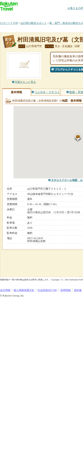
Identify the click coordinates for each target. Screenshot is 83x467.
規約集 (78, 290)
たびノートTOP (9, 23)
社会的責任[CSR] (47, 290)
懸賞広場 (47, 15)
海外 (31, 15)
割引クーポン (64, 15)
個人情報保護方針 (23, 290)
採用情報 (65, 290)
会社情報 (5, 290)
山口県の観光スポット (34, 23)
